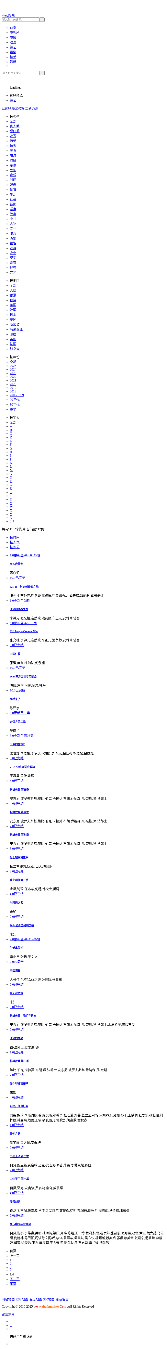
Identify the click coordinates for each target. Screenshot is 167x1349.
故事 (13, 214)
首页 (13, 27)
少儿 (13, 219)
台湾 (13, 300)
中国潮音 (15, 970)
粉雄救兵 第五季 (19, 789)
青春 (13, 262)
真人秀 (15, 126)
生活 (13, 194)
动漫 (13, 42)
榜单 (13, 57)
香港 (13, 295)
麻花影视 (8, 15)
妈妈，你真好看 (19, 1106)
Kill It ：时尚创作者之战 (24, 586)
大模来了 (15, 699)
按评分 (15, 547)
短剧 (13, 52)
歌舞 (13, 248)
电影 (13, 37)
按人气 (15, 542)
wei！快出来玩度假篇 (22, 766)
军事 (13, 165)
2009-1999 (17, 395)
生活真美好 (16, 947)
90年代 (15, 399)
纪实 (13, 258)
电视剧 (15, 32)
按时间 (15, 537)
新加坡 (15, 324)
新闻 (13, 204)
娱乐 (13, 184)
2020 (13, 384)
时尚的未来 (16, 1038)
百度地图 (35, 1299)
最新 (13, 62)
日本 (13, 314)
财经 (13, 160)
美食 (13, 150)
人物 (13, 223)
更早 (13, 409)
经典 (13, 267)
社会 (13, 199)
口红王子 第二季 (19, 1156)
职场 (13, 170)
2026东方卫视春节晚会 (23, 676)
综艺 (13, 47)
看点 (13, 209)
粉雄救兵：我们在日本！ (24, 1015)
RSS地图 (22, 1299)
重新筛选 (31, 108)
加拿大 (15, 349)
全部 (13, 121)
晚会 (13, 253)
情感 (13, 141)
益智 (13, 243)
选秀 (13, 136)
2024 (13, 369)
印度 (13, 334)
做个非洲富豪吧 (19, 1083)
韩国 (13, 310)
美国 (13, 305)
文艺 (13, 272)
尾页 (13, 1284)
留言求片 (8, 1314)
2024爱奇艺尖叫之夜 (22, 925)
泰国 (13, 319)
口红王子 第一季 (19, 1178)
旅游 (13, 155)
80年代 (15, 404)
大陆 (13, 290)
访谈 (13, 145)
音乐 (13, 175)
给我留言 (62, 1299)
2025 (13, 365)
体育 (13, 189)
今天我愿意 (16, 993)
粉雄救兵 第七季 (19, 834)
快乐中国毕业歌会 (20, 1224)
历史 (13, 238)
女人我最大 (16, 564)
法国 (13, 344)
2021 (13, 380)
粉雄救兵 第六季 (19, 812)
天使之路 (15, 1133)
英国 (13, 339)
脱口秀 (15, 131)
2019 (13, 387)
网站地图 (8, 1299)
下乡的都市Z (17, 744)
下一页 (15, 1279)
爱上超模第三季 (19, 857)
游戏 (13, 233)
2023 (13, 373)
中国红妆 (15, 654)
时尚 (13, 180)
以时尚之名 (16, 902)
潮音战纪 (15, 1201)
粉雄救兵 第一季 (19, 1061)
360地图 (49, 1299)
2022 (13, 376)
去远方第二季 (18, 721)
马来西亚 (16, 329)
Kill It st (24, 631)
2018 (13, 391)
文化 (13, 228)
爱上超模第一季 (19, 880)
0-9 (12, 521)
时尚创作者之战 (19, 609)
